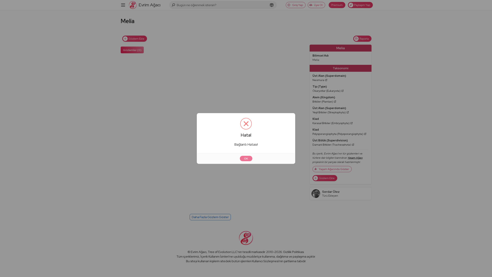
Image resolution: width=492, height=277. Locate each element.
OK (246, 158)
